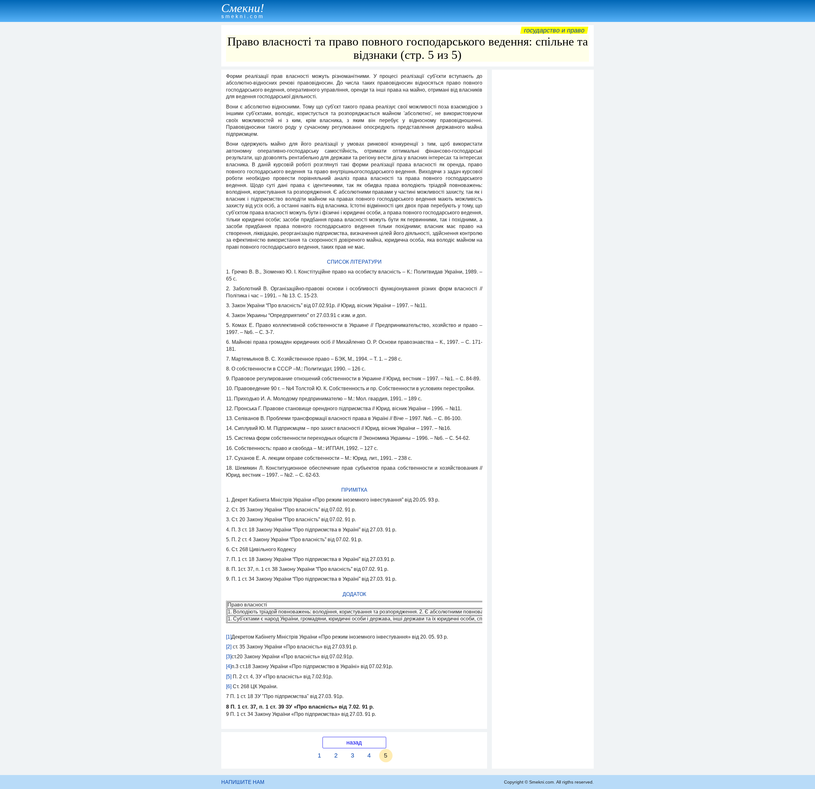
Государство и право (554, 30)
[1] (228, 637)
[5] (228, 676)
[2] (228, 646)
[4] (228, 666)
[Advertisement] (543, 168)
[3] (228, 656)
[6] (228, 686)
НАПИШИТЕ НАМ (242, 782)
